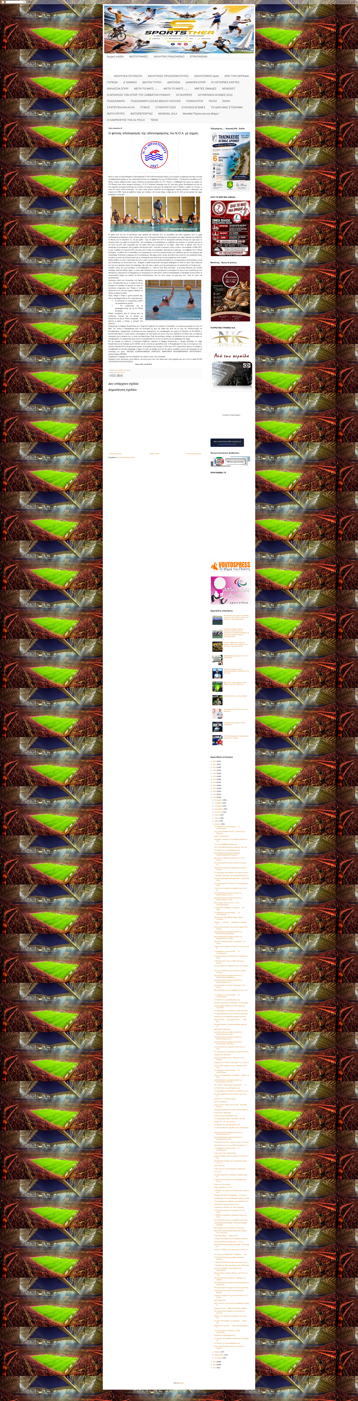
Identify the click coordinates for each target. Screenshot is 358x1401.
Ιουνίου (217, 818)
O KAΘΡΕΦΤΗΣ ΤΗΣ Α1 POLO (126, 119)
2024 (215, 767)
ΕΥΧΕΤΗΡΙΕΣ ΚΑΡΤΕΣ (225, 82)
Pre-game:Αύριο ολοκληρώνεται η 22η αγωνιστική (231, 1287)
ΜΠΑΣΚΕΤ (228, 88)
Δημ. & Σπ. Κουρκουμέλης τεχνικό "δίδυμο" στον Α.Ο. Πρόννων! (235, 683)
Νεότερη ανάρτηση (115, 453)
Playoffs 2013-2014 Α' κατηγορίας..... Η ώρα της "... (231, 1195)
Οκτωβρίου (219, 806)
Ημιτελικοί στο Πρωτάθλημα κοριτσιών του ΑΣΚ (230, 1016)
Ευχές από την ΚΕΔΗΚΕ (222, 1184)
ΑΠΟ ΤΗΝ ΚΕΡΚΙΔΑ (236, 75)
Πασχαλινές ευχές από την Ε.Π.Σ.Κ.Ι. (226, 1204)
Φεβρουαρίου (219, 1355)
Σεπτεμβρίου (219, 809)
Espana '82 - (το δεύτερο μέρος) (225, 1099)
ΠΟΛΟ (213, 101)
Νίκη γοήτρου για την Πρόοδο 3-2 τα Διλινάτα (229, 1228)
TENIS (154, 119)
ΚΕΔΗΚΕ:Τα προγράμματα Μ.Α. (224, 1335)
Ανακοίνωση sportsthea (222, 1054)
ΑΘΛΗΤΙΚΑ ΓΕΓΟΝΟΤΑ (128, 75)
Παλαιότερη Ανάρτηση (194, 453)
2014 (215, 797)
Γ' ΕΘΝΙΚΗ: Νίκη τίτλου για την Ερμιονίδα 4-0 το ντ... (231, 875)
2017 (215, 788)
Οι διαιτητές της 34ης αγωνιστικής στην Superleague (231, 1265)
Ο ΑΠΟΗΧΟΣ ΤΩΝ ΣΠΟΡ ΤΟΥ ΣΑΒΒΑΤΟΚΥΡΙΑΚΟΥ (138, 94)
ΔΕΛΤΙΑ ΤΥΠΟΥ (152, 82)
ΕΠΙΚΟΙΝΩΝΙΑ (198, 56)
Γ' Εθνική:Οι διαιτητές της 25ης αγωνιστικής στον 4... (231, 1262)
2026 (215, 761)
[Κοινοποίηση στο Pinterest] (121, 375)
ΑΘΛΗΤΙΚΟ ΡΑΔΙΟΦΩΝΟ (169, 56)
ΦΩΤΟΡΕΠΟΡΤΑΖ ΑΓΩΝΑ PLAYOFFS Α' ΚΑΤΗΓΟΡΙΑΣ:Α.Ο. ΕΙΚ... (228, 899)
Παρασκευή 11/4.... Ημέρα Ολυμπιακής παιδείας (230, 1308)
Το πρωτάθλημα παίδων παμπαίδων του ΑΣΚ (229, 1118)
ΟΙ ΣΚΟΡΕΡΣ (184, 94)
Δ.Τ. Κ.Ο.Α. (218, 1172)
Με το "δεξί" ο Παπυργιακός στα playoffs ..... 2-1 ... (231, 1085)
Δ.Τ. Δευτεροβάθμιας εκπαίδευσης (225, 844)
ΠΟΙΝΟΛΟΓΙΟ (194, 101)
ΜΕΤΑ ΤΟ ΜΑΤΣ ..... (146, 88)
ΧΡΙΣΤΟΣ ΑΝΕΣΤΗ (220, 1102)
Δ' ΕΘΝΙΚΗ (130, 82)
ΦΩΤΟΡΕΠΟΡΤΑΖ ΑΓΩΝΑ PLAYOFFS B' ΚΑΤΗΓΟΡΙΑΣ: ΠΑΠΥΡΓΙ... (228, 1081)
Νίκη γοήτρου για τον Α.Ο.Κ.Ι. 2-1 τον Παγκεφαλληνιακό (226, 903)
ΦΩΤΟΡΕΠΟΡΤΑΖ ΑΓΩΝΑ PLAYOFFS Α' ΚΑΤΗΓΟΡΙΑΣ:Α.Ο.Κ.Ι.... (228, 981)
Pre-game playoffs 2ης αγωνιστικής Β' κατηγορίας (231, 1013)
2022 (215, 773)
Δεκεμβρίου (219, 800)
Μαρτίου (218, 1352)
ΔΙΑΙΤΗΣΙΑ (173, 82)
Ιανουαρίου (218, 1358)
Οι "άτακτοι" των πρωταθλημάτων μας (227, 850)
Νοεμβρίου (218, 803)
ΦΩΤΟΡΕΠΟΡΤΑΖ (141, 113)
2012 (215, 1364)
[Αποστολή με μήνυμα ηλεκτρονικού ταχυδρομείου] (110, 375)
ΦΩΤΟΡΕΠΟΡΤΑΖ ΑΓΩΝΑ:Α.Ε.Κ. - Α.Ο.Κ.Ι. (228, 1242)
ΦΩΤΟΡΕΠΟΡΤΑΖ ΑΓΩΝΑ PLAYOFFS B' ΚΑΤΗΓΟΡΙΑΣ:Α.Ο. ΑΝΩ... (228, 937)
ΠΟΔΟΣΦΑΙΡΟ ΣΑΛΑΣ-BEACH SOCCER (156, 101)
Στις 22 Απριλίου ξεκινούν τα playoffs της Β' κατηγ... (231, 1220)
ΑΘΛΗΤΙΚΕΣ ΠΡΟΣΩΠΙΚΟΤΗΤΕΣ (168, 75)
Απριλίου (218, 824)
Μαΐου (217, 821)
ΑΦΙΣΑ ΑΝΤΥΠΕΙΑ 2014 (222, 1029)
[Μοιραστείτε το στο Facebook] (118, 375)
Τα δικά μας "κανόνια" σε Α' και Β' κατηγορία (229, 1207)
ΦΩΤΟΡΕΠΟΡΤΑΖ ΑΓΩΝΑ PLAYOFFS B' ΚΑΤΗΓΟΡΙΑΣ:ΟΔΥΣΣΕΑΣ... (228, 933)
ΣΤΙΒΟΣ (145, 107)
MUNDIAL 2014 (167, 113)
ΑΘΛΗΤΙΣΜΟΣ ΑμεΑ (206, 75)
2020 (215, 779)
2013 (215, 1361)
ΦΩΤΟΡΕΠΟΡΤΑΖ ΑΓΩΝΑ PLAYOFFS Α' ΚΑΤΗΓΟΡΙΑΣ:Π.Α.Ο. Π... (228, 894)
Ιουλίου (217, 815)
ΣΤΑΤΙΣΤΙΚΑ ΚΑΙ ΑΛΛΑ (121, 107)
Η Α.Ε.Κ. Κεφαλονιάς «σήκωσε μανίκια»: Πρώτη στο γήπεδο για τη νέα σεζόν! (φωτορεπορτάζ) (235, 644)
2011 (215, 1368)
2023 (215, 770)
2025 (215, 764)
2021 (215, 776)
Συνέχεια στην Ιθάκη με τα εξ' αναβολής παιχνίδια (231, 1238)
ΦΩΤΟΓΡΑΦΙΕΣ (138, 56)
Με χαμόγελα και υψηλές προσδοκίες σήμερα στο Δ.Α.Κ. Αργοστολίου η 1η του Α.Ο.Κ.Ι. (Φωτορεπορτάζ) (236, 617)
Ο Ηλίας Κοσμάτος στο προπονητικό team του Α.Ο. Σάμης (236, 737)
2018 (215, 785)
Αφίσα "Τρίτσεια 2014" (221, 836)
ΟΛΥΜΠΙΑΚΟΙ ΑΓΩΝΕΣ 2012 (215, 94)
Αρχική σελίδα (115, 56)
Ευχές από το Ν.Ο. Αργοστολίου (225, 1153)
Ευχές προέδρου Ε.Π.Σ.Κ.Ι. (223, 1187)
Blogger (181, 1383)
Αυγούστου (219, 812)
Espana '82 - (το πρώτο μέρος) (224, 1121)
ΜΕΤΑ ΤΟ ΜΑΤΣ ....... (176, 88)
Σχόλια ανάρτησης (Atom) (126, 457)
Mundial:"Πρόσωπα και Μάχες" (201, 113)
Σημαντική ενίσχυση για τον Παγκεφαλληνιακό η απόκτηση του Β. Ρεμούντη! (236, 671)
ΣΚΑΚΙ (226, 101)
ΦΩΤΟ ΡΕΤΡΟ (116, 113)
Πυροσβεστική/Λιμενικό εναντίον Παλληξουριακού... (231, 1109)
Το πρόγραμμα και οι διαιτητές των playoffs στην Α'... (231, 872)
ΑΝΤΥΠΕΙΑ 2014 (219, 1300)
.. (107, 75)
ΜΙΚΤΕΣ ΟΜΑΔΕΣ (206, 88)
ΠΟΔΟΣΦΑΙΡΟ (116, 101)
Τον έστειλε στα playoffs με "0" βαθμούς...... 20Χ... (231, 1254)
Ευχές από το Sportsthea (222, 1112)
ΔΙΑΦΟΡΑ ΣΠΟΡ (196, 82)
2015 (215, 794)
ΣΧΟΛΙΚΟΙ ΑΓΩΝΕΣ (193, 107)
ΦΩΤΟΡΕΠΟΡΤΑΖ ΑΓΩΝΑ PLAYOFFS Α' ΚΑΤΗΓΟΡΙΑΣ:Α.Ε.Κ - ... (228, 1133)
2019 (215, 782)
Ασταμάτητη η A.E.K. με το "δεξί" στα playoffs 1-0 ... (231, 1145)
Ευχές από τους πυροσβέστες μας (225, 1116)
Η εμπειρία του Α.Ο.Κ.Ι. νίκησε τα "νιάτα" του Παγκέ (231, 1142)
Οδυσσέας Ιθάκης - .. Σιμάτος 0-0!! (225, 1235)
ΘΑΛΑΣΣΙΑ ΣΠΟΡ (118, 88)
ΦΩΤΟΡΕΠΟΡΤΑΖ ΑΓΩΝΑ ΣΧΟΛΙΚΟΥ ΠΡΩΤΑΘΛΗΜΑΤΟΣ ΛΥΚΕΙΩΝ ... (227, 854)
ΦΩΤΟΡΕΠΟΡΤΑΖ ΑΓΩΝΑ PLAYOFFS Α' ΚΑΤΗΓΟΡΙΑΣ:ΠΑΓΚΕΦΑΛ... (228, 976)
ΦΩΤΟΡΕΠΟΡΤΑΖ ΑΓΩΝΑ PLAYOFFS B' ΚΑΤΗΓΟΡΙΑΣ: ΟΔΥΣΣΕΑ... (228, 1043)
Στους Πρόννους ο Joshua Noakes (235, 696)
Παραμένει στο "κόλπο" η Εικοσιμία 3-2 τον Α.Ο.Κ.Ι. (231, 1062)
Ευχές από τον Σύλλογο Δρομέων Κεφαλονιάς (229, 1169)
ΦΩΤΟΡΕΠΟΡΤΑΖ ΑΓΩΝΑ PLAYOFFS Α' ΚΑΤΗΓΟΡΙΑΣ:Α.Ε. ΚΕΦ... (228, 1033)
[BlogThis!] (113, 375)
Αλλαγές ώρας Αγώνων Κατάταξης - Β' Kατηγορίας (231, 1003)
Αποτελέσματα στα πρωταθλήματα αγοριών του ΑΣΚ (231, 1198)
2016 (215, 791)
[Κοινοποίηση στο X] (116, 375)
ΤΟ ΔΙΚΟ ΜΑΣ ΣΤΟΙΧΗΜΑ (227, 107)
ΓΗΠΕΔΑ (112, 82)
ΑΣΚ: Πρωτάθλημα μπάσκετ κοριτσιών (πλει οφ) (230, 847)
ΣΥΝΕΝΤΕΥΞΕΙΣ (166, 107)
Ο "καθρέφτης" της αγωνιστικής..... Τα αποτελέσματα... (227, 827)
